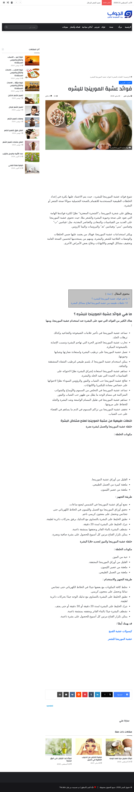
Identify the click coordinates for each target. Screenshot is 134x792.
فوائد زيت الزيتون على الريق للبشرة (61, 760)
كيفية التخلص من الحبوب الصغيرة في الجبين (92, 758)
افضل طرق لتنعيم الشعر (13, 130)
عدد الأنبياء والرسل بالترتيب (12, 153)
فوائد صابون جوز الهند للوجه (121, 758)
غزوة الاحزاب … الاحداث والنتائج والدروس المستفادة (14, 72)
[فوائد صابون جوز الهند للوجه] (119, 747)
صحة (111, 27)
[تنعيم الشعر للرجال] (32, 111)
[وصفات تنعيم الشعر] (32, 122)
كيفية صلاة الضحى (15, 165)
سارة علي (127, 96)
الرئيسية (128, 27)
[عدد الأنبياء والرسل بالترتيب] (32, 157)
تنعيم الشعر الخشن (15, 95)
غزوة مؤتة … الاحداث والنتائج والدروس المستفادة (15, 85)
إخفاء (109, 294)
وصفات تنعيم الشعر (93, 3)
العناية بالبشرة (117, 77)
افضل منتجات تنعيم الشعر (13, 142)
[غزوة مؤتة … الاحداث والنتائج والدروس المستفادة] (32, 86)
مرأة (120, 27)
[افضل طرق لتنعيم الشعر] (32, 134)
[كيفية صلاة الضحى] (32, 169)
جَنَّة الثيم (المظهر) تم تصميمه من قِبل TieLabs (76, 787)
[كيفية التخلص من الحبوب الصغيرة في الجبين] (89, 746)
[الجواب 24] (120, 14)
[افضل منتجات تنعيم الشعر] (32, 145)
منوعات (65, 27)
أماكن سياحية (87, 27)
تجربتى (97, 27)
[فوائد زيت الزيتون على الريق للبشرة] (58, 747)
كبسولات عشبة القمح (120, 631)
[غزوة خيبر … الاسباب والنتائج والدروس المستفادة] (32, 60)
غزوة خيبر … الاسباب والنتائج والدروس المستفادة (15, 59)
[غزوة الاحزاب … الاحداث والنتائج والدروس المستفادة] (32, 73)
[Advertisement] (88, 53)
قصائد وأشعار (75, 27)
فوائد (103, 27)
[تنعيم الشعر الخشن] (32, 99)
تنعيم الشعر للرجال (16, 107)
